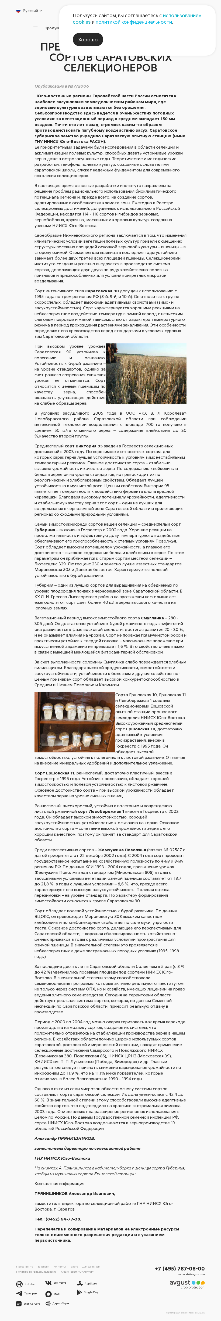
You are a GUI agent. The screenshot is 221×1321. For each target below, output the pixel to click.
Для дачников (91, 1266)
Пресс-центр (24, 1266)
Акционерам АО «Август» (77, 1271)
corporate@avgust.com (191, 1274)
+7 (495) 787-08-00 (180, 1268)
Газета (74, 1266)
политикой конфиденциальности (134, 22)
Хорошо (88, 39)
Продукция (55, 28)
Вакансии (43, 1266)
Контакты (60, 1266)
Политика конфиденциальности (36, 1271)
